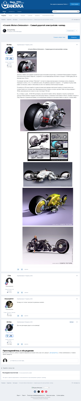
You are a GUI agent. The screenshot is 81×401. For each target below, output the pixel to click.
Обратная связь (50, 395)
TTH (9, 275)
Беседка (19, 31)
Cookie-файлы (60, 395)
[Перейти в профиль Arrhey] (4, 30)
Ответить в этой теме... (18, 360)
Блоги (16, 15)
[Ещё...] (77, 45)
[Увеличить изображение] (27, 61)
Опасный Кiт (9, 299)
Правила (37, 15)
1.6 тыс (10, 292)
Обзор (4, 11)
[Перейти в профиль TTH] (9, 281)
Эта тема (72, 11)
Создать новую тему (59, 37)
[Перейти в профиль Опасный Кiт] (9, 304)
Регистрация (74, 4)
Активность (12, 11)
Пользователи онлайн (48, 15)
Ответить (74, 37)
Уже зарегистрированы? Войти (59, 4)
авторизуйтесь (54, 352)
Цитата (26, 269)
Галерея (23, 15)
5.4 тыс (10, 65)
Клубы (10, 15)
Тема (23, 395)
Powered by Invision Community (40, 398)
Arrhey (13, 29)
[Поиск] (78, 11)
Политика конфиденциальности (36, 395)
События (30, 15)
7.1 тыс (10, 314)
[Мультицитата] (22, 269)
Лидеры (19, 11)
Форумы (3, 15)
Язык (18, 395)
